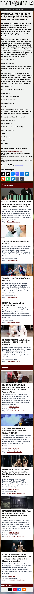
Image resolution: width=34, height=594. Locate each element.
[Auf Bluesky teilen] (13, 174)
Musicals (22, 537)
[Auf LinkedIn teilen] (27, 174)
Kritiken (13, 411)
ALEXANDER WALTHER (14, 407)
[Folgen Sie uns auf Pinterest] (15, 589)
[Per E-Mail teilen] (17, 179)
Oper (16, 260)
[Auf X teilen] (3, 174)
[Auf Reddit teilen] (3, 179)
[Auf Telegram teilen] (13, 179)
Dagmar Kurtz (12, 576)
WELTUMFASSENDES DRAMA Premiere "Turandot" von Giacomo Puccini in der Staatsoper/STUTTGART (14, 430)
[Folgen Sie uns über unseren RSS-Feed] (24, 589)
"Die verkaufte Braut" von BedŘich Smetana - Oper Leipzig (16, 279)
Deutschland (16, 151)
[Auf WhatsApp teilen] (8, 179)
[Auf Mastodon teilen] (17, 174)
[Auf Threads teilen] (8, 174)
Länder (16, 411)
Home (2, 9)
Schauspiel (10, 151)
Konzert (9, 411)
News (21, 151)
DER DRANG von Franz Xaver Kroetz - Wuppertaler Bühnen (13, 304)
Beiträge (6, 9)
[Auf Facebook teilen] (22, 174)
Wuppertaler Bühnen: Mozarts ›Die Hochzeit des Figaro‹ (16, 242)
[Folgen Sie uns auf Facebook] (19, 589)
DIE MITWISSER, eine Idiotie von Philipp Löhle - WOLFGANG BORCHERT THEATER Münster (16, 205)
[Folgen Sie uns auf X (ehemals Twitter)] (10, 589)
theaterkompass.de (19, 165)
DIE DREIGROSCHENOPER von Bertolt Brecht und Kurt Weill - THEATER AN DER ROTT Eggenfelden (16, 342)
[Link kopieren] (22, 179)
